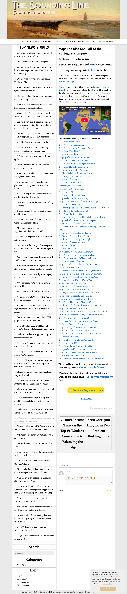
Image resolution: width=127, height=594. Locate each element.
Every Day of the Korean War (70, 214)
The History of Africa (67, 192)
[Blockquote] (82, 478)
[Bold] (67, 478)
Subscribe (47, 42)
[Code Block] (85, 478)
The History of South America (71, 182)
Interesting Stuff (106, 42)
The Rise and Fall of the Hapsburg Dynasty (76, 286)
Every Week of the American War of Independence (79, 220)
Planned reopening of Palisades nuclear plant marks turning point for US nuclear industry (32, 185)
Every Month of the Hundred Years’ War (75, 280)
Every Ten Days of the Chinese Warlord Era (76, 339)
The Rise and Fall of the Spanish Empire (75, 239)
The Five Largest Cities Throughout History (77, 163)
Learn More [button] (107, 584)
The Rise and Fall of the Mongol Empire (75, 223)
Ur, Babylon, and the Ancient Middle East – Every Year (81, 358)
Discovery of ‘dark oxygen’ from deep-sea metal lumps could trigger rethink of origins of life (33, 248)
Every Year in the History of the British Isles (77, 255)
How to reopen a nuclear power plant (33, 61)
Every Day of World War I (69, 151)
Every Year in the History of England (74, 317)
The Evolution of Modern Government (75, 170)
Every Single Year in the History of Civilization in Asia (81, 314)
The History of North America (71, 188)
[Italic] (69, 478)
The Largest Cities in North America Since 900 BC (79, 292)
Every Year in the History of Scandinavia (75, 289)
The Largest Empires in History (71, 324)
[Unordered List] (80, 478)
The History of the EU (68, 343)
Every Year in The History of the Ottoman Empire (79, 201)
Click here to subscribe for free (89, 367)
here (90, 64)
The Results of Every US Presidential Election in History (82, 217)
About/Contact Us (33, 42)
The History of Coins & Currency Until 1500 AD (78, 330)
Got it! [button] (108, 589)
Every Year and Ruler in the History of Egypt (77, 302)
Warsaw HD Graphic (67, 81)
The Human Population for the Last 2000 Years (78, 321)
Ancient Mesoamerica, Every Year (72, 283)
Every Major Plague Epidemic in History (75, 166)
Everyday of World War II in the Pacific (75, 157)
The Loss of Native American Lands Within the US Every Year (84, 207)
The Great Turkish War (68, 248)
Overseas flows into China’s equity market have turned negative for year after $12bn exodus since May (33, 70)
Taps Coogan (109, 408)
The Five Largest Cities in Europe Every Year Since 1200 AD (83, 311)
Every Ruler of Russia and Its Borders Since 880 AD (80, 264)
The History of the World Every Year (73, 160)
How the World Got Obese (70, 185)
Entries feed (22, 579)
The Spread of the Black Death (71, 355)
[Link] (88, 478)
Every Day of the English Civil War (73, 308)
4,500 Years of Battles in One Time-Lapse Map (78, 299)
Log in (19, 575)
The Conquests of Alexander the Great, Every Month (80, 273)
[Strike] (75, 478)
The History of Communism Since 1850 (75, 176)
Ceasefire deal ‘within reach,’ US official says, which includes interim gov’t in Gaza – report (32, 308)
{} (90, 477)
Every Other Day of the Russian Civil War (76, 251)
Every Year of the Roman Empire (72, 144)
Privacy (81, 42)
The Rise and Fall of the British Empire (74, 236)
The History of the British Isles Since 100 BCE (78, 352)
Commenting (70, 42)
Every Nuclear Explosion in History (73, 198)
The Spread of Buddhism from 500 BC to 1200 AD (79, 349)
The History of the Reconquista (72, 242)
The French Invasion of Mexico (71, 261)
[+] (93, 477)
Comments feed (23, 582)
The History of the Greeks (69, 141)
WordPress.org (23, 585)
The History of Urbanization (70, 179)
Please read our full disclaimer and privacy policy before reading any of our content (78, 592)
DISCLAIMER (91, 42)
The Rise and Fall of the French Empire (75, 233)
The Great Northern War (69, 267)
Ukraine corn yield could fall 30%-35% (33, 291)
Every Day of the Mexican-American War (76, 346)
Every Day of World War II (69, 154)
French (103, 87)
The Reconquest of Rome (69, 336)
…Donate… (58, 42)
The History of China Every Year (72, 195)
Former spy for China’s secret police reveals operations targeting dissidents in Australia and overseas (33, 518)
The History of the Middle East (71, 204)
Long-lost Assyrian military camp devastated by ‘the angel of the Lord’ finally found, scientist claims (33, 401)
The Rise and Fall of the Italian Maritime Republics (80, 305)
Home (21, 42)
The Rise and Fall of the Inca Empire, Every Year (78, 277)
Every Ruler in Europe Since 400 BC (74, 210)
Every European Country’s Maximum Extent (77, 258)
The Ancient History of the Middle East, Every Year (80, 270)
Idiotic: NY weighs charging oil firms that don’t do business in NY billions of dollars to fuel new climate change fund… (33, 125)
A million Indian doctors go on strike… (33, 142)
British (96, 87)
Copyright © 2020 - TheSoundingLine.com (34, 592)
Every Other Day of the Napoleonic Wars (76, 148)
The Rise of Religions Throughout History (76, 173)
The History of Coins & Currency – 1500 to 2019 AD (80, 333)
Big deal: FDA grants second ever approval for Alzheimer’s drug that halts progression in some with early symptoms (33, 363)
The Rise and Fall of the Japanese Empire (75, 295)
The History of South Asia (69, 245)
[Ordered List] (77, 478)
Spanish (62, 90)
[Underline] (72, 478)
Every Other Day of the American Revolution (77, 327)
